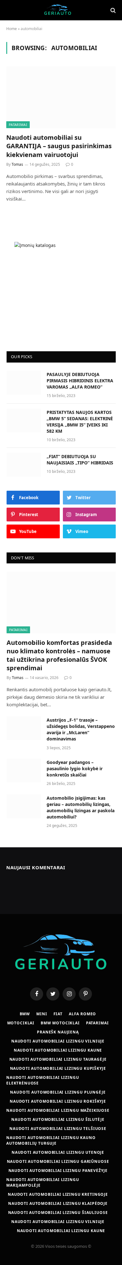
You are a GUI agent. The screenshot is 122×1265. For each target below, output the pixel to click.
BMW (25, 1014)
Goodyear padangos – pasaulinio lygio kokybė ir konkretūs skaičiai (75, 768)
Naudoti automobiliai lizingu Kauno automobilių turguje (51, 1140)
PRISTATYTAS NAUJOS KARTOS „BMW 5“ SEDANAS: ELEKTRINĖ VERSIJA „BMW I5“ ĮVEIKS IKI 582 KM (80, 421)
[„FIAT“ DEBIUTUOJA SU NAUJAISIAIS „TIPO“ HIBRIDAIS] (24, 465)
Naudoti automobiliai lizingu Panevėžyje (58, 1170)
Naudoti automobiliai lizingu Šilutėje (57, 1119)
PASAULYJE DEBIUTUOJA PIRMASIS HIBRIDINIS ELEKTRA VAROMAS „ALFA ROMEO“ (80, 380)
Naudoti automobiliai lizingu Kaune (58, 1050)
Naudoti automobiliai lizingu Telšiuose (57, 1128)
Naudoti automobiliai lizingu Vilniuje (57, 1041)
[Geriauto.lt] (57, 10)
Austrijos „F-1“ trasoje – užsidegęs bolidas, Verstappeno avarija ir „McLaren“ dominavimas (81, 729)
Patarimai (18, 124)
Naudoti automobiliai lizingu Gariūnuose (58, 1161)
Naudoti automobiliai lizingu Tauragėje (58, 1059)
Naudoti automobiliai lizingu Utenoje (58, 1152)
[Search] (112, 10)
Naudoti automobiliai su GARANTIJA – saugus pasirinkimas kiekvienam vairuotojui (59, 146)
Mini (41, 1014)
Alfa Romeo (82, 1014)
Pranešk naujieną (58, 1032)
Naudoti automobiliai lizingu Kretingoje (58, 1194)
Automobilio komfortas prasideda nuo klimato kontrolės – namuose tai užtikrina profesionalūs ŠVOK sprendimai (59, 655)
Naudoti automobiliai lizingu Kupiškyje (58, 1068)
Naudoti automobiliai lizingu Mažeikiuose (57, 1110)
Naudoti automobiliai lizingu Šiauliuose (58, 1212)
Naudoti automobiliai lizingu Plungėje (57, 1092)
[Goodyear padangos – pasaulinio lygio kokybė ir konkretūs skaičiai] (24, 770)
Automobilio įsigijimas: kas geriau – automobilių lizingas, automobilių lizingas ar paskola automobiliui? (80, 807)
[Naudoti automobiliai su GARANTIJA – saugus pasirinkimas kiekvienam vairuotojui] (61, 97)
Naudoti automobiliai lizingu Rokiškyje (58, 1101)
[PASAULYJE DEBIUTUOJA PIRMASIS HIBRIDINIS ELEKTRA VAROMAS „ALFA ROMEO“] (24, 383)
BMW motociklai (60, 1023)
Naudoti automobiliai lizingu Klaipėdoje (58, 1203)
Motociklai (20, 1023)
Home (11, 28)
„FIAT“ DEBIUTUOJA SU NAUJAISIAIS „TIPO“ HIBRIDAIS (80, 459)
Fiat (58, 1014)
